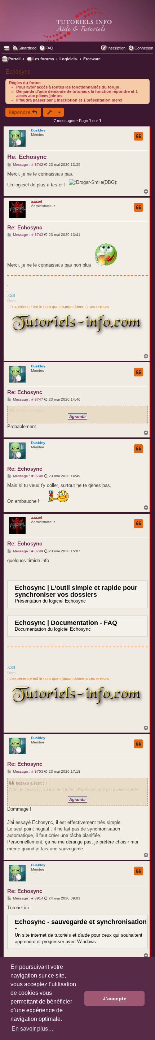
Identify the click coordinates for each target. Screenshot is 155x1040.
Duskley (38, 130)
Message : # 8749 (27, 551)
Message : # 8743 (27, 235)
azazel (36, 201)
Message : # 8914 (27, 898)
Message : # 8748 (27, 476)
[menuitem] (24, 48)
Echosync (18, 72)
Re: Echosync (26, 157)
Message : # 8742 (27, 165)
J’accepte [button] (115, 998)
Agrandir (77, 416)
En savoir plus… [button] (33, 1029)
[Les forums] (77, 23)
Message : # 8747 (27, 399)
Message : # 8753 (27, 771)
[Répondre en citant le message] (138, 136)
